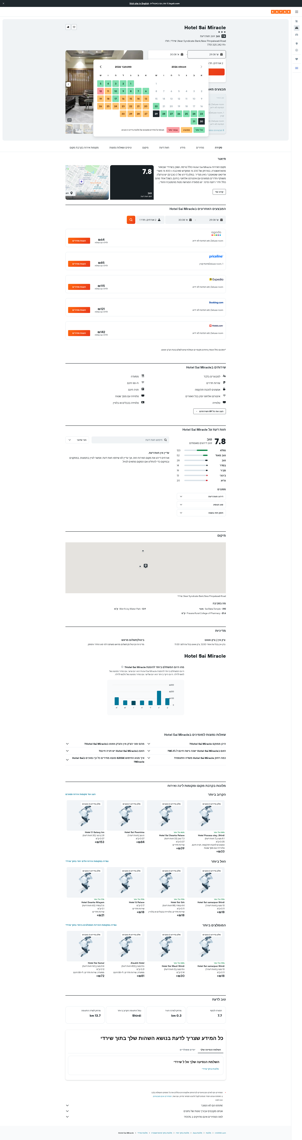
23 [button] (201, 113)
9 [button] (201, 98)
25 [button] (186, 113)
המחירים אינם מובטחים (162, 1096)
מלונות (208, 1133)
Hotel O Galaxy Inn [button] (94, 832)
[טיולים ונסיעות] (297, 59)
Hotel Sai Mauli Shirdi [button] (173, 966)
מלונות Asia (197, 1133)
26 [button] (178, 113)
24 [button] (194, 113)
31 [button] (194, 121)
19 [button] (179, 106)
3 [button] (194, 91)
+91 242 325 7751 (216, 44)
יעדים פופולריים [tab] (187, 1049)
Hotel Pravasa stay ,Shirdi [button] (211, 835)
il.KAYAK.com (220, 1133)
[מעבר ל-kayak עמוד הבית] (281, 12)
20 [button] (171, 106)
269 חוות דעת (207, 36)
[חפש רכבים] (297, 34)
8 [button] (156, 91)
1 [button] (156, 83)
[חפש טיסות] (297, 21)
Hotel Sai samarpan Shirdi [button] (211, 902)
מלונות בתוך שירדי (210, 1068)
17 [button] (194, 106)
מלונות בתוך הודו (182, 1133)
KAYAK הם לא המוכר (212, 1105)
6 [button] (171, 91)
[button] (3, 3)
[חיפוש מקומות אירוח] (297, 28)
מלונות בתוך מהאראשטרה (161, 1133)
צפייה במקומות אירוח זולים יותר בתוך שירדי (87, 861)
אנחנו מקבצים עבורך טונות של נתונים (203, 1111)
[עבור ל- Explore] (297, 43)
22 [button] (156, 106)
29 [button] (156, 113)
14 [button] (164, 98)
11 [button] (186, 98)
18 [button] (186, 106)
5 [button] (179, 91)
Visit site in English (139, 3)
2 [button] (201, 91)
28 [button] (163, 113)
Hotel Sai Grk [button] (178, 902)
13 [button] (171, 98)
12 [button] (179, 98)
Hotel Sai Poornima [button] (134, 832)
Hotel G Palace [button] (136, 902)
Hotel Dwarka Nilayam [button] (92, 902)
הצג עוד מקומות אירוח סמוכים (80, 794)
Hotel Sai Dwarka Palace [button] (172, 835)
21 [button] (164, 106)
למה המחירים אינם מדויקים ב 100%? (203, 1116)
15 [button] (156, 98)
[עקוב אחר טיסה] (297, 50)
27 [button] (171, 113)
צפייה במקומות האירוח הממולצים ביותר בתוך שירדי (91, 925)
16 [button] (201, 106)
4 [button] (186, 91)
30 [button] (201, 121)
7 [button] (163, 91)
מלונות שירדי (142, 1133)
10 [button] (194, 98)
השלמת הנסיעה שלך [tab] (210, 1049)
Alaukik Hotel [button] (137, 963)
